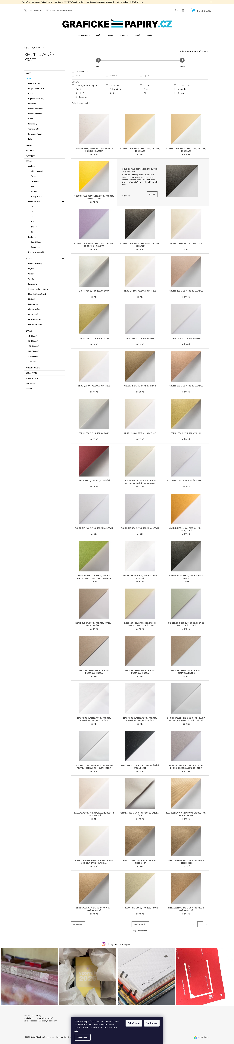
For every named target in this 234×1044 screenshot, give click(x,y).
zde (76, 1030)
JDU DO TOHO (117, 552)
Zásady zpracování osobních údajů (117, 557)
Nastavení (82, 1037)
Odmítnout (134, 1023)
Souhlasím (152, 1023)
